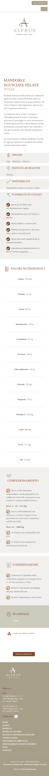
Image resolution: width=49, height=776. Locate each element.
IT (42, 9)
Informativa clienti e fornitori (35, 764)
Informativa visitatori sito (13, 764)
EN (45, 9)
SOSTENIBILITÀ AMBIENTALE (15, 741)
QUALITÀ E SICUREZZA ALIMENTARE (19, 735)
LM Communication (28, 769)
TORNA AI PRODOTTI (24, 654)
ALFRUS (6, 725)
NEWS (5, 747)
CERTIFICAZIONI (10, 738)
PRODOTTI (7, 728)
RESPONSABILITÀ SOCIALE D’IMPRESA (20, 744)
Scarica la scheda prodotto (23, 633)
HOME (5, 722)
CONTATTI (7, 750)
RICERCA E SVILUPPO (12, 732)
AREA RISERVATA (39, 3)
